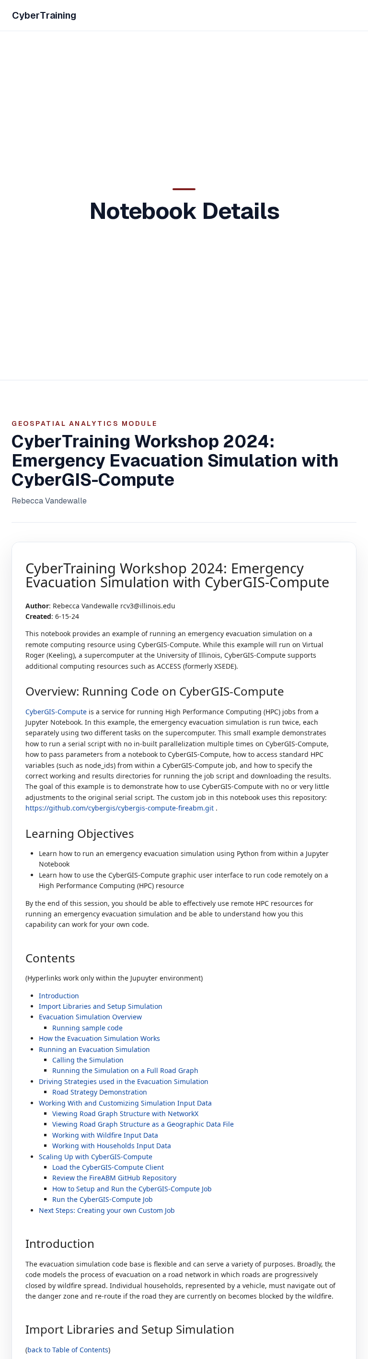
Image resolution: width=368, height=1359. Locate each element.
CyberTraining (44, 15)
